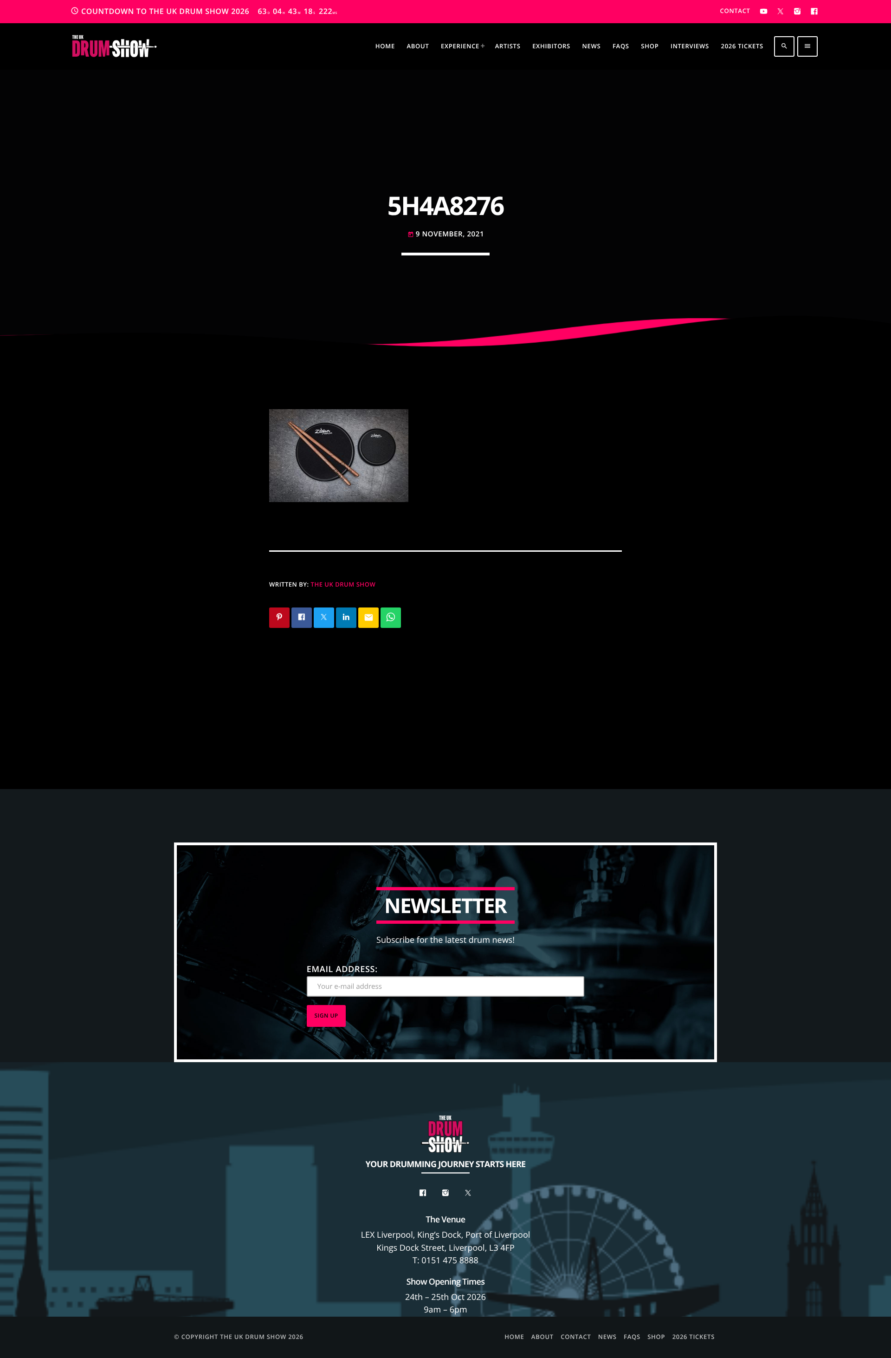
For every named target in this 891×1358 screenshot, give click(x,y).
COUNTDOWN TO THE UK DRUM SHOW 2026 (204, 11)
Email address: (342, 969)
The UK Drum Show (343, 584)
